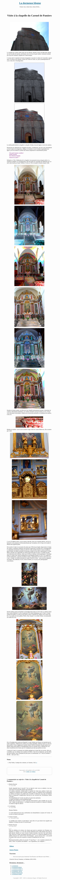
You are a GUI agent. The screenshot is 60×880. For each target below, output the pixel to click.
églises (33, 771)
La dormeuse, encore (17, 871)
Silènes (11, 846)
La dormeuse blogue (30, 3)
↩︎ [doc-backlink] (36, 762)
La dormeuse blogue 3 (17, 870)
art (30, 771)
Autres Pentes (13, 850)
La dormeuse (15, 865)
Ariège (28, 771)
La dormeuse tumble (17, 874)
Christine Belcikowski (17, 872)
